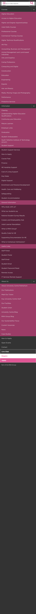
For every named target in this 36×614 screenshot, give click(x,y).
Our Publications (7, 290)
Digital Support (7, 180)
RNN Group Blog (7, 316)
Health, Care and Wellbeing (11, 189)
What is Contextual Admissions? (13, 242)
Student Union (6, 308)
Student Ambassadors (9, 137)
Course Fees (5, 158)
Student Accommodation (10, 198)
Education (5, 75)
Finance (4, 163)
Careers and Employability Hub (12, 220)
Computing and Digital (9, 66)
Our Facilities (6, 303)
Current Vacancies (8, 325)
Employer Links (7, 128)
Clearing (4, 110)
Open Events (6, 343)
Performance (6, 97)
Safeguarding (6, 194)
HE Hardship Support (9, 167)
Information (5, 106)
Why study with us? (8, 207)
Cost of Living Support (9, 172)
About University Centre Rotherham (14, 286)
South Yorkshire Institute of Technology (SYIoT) (15, 141)
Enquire (4, 356)
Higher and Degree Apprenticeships (14, 23)
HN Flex (4, 44)
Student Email (6, 264)
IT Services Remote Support (11, 277)
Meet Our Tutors (7, 294)
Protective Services (8, 101)
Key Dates (5, 176)
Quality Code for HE (8, 233)
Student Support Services (10, 150)
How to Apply (6, 154)
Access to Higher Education (11, 18)
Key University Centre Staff (11, 299)
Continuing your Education (11, 119)
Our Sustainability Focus (10, 321)
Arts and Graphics (8, 58)
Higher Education (7, 14)
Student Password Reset (10, 268)
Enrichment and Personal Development (15, 185)
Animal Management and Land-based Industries (15, 53)
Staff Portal (5, 251)
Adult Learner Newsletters (10, 224)
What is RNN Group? (9, 229)
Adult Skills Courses (8, 27)
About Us (4, 281)
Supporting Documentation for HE (13, 237)
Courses (4, 9)
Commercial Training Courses (12, 36)
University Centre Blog (9, 312)
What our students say (9, 211)
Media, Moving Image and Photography (15, 93)
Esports (4, 84)
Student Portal (6, 255)
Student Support (7, 145)
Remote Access (7, 272)
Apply (4, 360)
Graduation (5, 132)
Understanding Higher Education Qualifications (13, 115)
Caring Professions (8, 62)
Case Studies (6, 334)
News (3, 329)
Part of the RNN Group (8, 365)
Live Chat (5, 351)
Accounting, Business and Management (15, 49)
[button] (34, 9)
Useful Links (5, 246)
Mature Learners (7, 123)
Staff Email (5, 259)
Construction (6, 71)
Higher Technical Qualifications (12, 40)
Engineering (5, 80)
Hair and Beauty (7, 88)
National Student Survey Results (13, 215)
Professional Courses (9, 31)
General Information (8, 202)
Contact (4, 347)
